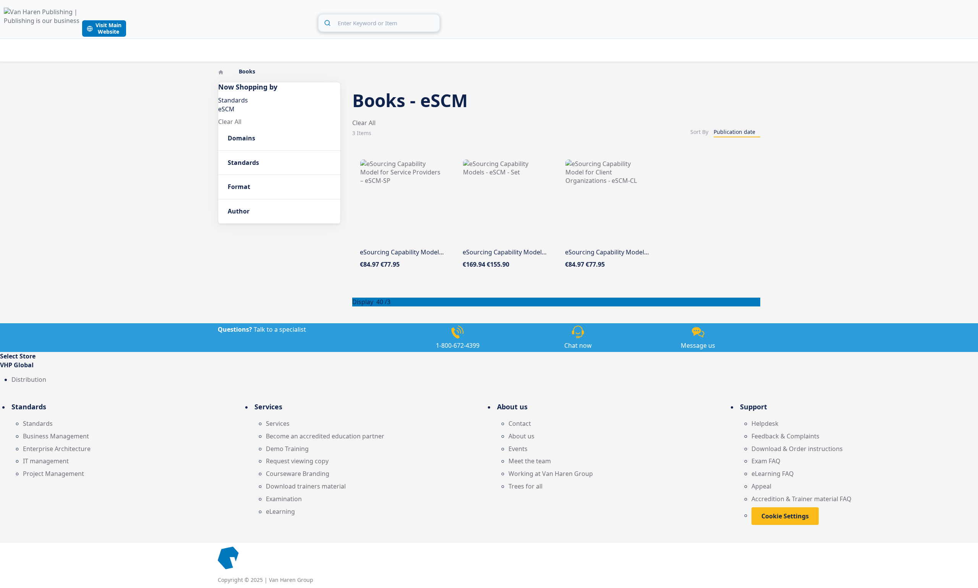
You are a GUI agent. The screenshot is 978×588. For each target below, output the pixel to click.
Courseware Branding (297, 473)
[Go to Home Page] (221, 71)
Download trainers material (306, 486)
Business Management (56, 436)
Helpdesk (765, 423)
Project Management (53, 473)
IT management (46, 461)
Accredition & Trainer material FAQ (801, 499)
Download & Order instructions (797, 449)
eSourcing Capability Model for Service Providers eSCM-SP (444, 252)
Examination (284, 499)
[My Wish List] (950, 22)
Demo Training (287, 449)
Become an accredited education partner (325, 436)
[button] (489, 365)
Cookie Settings (785, 516)
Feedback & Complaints (785, 436)
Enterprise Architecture (57, 449)
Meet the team (529, 461)
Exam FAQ (765, 461)
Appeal (761, 486)
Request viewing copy (297, 461)
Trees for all (525, 486)
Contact (519, 423)
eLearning (280, 511)
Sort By (699, 131)
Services (278, 423)
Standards (38, 423)
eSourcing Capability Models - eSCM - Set (521, 252)
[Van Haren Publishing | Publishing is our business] (42, 22)
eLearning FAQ (772, 473)
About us (521, 436)
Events (518, 449)
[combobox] (379, 23)
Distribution (28, 379)
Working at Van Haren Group (550, 473)
